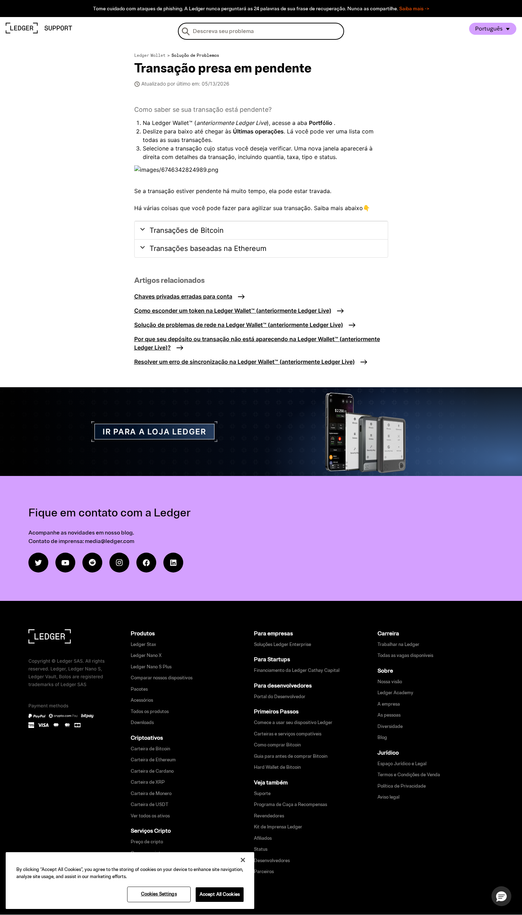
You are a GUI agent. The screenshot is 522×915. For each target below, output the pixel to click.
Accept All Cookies (220, 894)
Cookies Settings (159, 894)
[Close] (243, 860)
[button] (501, 896)
